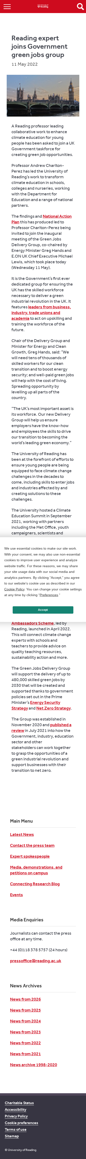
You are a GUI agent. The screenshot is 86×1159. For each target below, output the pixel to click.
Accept (43, 610)
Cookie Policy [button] (14, 589)
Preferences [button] (49, 595)
